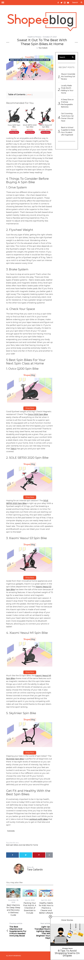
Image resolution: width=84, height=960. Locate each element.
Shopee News (67, 948)
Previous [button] (7, 120)
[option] (14, 120)
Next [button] (52, 120)
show (29, 95)
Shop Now (14, 132)
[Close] (50, 916)
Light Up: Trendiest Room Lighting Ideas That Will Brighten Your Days (42, 930)
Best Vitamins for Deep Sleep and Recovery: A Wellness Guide (13, 910)
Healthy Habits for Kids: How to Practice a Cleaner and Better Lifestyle (46, 908)
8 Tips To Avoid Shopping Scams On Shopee (67, 953)
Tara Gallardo (43, 48)
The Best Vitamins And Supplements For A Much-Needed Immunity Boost (17, 929)
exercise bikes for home (28, 845)
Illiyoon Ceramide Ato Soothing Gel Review (68, 76)
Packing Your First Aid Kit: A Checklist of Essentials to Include (29, 908)
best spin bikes (12, 845)
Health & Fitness (34, 37)
